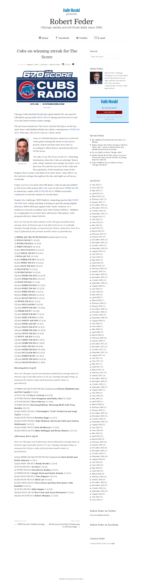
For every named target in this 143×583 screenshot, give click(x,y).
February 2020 (98, 269)
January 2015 (97, 445)
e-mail (112, 544)
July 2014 (95, 462)
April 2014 (96, 471)
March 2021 (96, 231)
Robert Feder (71, 22)
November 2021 (98, 208)
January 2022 (97, 202)
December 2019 (98, 274)
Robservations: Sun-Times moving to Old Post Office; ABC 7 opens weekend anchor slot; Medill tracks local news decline (109, 147)
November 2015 (98, 416)
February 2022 (97, 199)
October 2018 (97, 315)
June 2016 (96, 396)
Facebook (64, 38)
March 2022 (96, 196)
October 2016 (97, 384)
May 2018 (95, 329)
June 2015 (96, 430)
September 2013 (98, 491)
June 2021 (96, 222)
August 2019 (97, 286)
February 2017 (97, 373)
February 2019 (97, 303)
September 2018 (98, 318)
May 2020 (96, 260)
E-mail (101, 38)
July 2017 (95, 358)
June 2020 (96, 257)
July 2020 (96, 254)
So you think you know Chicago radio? (107, 152)
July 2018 (95, 324)
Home (45, 38)
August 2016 (97, 390)
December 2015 (98, 413)
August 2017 (97, 355)
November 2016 (98, 381)
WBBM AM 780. (72, 188)
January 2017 (97, 376)
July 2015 (95, 428)
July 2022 (95, 185)
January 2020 (97, 271)
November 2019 (98, 277)
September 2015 (98, 422)
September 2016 (98, 387)
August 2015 (97, 425)
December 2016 (98, 378)
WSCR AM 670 (43, 117)
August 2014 (97, 459)
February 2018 (97, 338)
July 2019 (95, 289)
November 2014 (98, 451)
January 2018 (97, 341)
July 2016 (95, 393)
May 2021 (95, 225)
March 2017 (96, 370)
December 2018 (98, 309)
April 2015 (96, 436)
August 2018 (97, 321)
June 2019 (96, 292)
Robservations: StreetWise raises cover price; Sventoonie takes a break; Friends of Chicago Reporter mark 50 (109, 157)
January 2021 (97, 237)
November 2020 (98, 243)
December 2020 (98, 240)
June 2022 (96, 188)
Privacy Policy (78, 579)
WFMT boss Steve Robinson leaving (29, 524)
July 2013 (95, 497)
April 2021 (96, 228)
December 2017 (98, 344)
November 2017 (98, 347)
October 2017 (97, 350)
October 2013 (97, 488)
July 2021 (95, 219)
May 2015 (95, 433)
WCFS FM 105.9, (46, 191)
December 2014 (98, 448)
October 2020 (97, 245)
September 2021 (98, 214)
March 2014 (96, 474)
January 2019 (97, 306)
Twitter (83, 38)
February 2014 (97, 477)
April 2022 (96, 194)
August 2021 (97, 217)
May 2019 (95, 295)
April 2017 (96, 367)
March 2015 (96, 439)
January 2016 (97, 410)
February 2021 (97, 234)
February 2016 (97, 407)
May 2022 (95, 191)
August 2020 (97, 251)
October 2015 (97, 419)
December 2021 (98, 205)
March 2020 (96, 266)
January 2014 (97, 480)
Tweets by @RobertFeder (99, 515)
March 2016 (96, 404)
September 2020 (98, 248)
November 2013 (98, 485)
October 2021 (97, 211)
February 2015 (97, 442)
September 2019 (98, 283)
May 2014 (95, 468)
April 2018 (96, 332)
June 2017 (96, 361)
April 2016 (96, 402)
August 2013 (97, 494)
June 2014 (96, 465)
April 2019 (96, 297)
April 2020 (96, 263)
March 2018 (96, 335)
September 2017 (98, 352)
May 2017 (95, 364)
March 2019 (96, 300)
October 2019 (97, 280)
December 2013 (98, 482)
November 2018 (98, 312)
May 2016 (95, 399)
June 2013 (96, 500)
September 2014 (98, 456)
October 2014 (97, 454)
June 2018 (96, 326)
